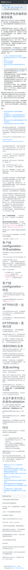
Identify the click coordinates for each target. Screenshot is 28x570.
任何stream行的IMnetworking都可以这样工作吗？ (15, 481)
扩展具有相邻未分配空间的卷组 (11, 499)
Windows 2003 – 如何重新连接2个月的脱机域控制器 (14, 507)
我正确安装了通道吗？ (8, 515)
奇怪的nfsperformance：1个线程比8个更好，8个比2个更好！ (13, 558)
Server (13, 568)
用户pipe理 (17, 7)
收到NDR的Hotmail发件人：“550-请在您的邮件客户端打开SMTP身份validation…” (14, 530)
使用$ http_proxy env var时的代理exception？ (13, 465)
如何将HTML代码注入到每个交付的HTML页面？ (15, 474)
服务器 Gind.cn (6, 2)
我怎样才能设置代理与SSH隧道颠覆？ (13, 483)
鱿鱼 (21, 7)
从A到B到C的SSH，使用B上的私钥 (13, 489)
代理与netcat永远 (8, 61)
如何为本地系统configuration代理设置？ (14, 123)
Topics (19, 566)
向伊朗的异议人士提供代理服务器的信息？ (15, 115)
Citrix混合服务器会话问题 (9, 540)
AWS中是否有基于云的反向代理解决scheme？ (13, 112)
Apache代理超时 (8, 62)
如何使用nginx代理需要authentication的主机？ (15, 491)
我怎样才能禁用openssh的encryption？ (14, 468)
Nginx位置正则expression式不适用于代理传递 (15, 486)
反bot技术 (5, 543)
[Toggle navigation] (25, 2)
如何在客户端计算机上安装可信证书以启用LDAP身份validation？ (13, 547)
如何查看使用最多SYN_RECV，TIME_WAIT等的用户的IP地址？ (14, 535)
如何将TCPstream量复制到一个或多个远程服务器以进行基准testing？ (15, 470)
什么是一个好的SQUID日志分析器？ (13, 56)
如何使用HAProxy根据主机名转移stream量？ (14, 117)
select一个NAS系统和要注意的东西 (12, 512)
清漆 (12, 7)
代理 (5, 7)
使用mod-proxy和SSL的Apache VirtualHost (12, 477)
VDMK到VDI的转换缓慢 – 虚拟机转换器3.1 (13, 526)
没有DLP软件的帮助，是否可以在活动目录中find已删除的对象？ (14, 553)
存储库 (8, 7)
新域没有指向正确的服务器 (9, 503)
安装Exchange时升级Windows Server (12, 519)
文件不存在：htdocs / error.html (11, 522)
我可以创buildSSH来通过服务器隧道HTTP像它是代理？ (15, 121)
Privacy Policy (20, 568)
